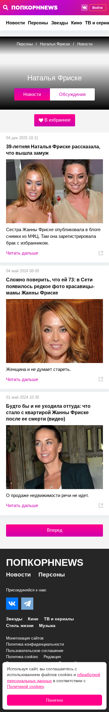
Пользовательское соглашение (34, 650)
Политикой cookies (25, 686)
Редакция (52, 656)
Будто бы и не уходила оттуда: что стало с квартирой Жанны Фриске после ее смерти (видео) (48, 412)
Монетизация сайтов (25, 638)
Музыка (47, 625)
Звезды (59, 22)
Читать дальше (22, 253)
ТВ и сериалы (59, 618)
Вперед (54, 530)
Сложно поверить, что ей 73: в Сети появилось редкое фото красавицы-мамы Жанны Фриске (50, 286)
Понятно (54, 700)
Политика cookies (22, 656)
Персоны (38, 22)
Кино (76, 22)
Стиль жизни (20, 625)
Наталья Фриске (55, 44)
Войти (97, 7)
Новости (15, 22)
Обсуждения (72, 94)
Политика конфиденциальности (35, 644)
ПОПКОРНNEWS (44, 562)
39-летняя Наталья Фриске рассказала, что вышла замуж (53, 150)
